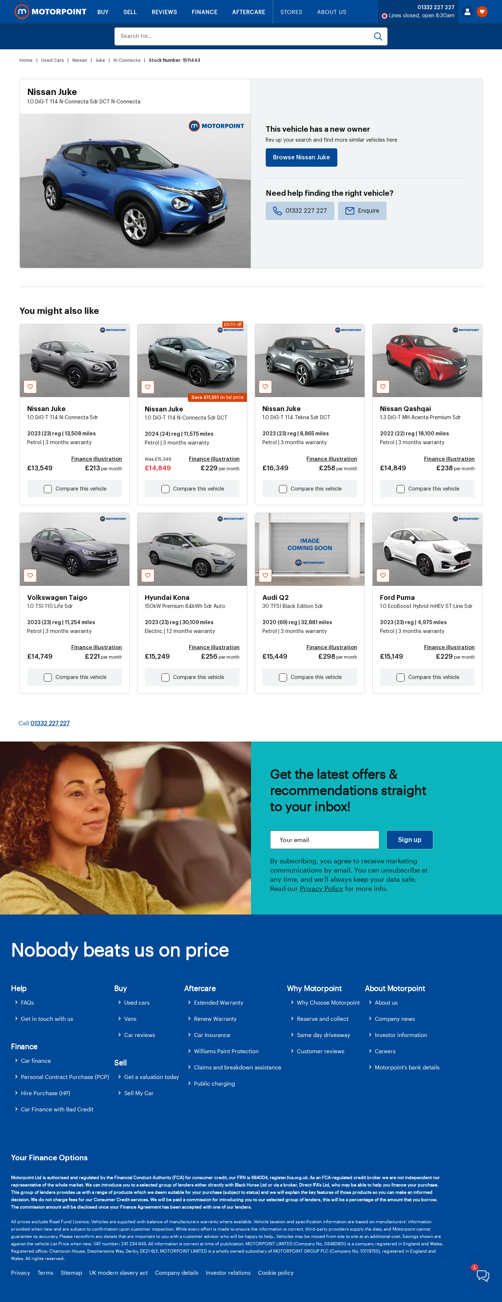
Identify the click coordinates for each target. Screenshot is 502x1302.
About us (386, 1002)
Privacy (20, 1272)
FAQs (27, 1002)
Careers (385, 1051)
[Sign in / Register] (467, 11)
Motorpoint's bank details (407, 1067)
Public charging (214, 1083)
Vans (130, 1018)
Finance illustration (96, 459)
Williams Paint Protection (226, 1051)
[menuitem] (62, 1002)
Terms (45, 1272)
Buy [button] (120, 988)
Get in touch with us (47, 1018)
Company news (395, 1018)
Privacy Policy (321, 888)
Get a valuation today (151, 1076)
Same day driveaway (323, 1035)
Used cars (137, 1002)
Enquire (368, 211)
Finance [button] (24, 1046)
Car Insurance (212, 1035)
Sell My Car (139, 1093)
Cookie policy (276, 1272)
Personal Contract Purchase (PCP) (65, 1076)
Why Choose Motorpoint (328, 1002)
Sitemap (71, 1272)
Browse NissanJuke (301, 157)
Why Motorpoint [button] (314, 988)
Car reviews (139, 1035)
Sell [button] (120, 1062)
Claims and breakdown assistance (238, 1067)
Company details (176, 1272)
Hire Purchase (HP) (45, 1093)
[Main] (50, 11)
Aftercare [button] (199, 988)
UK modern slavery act (118, 1272)
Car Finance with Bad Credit (57, 1109)
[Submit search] (378, 36)
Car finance (36, 1060)
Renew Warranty (215, 1018)
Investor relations (228, 1272)
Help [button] (19, 988)
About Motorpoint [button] (395, 988)
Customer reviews (320, 1051)
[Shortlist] (482, 11)
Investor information (401, 1035)
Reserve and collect (322, 1018)
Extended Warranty (218, 1002)
